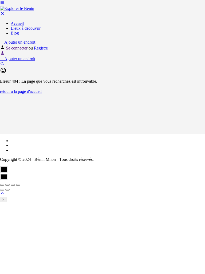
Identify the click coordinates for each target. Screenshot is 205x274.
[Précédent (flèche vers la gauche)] (2, 190)
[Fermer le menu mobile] (2, 14)
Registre (41, 48)
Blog (15, 33)
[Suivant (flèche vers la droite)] (7, 190)
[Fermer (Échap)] (2, 185)
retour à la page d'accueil (21, 91)
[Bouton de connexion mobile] (2, 54)
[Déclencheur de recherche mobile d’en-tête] (2, 64)
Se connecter (17, 48)
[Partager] (7, 185)
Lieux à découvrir (26, 28)
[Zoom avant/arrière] (18, 185)
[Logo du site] (17, 8)
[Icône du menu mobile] (102, 3)
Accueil (17, 23)
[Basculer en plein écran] (13, 185)
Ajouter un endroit (19, 42)
